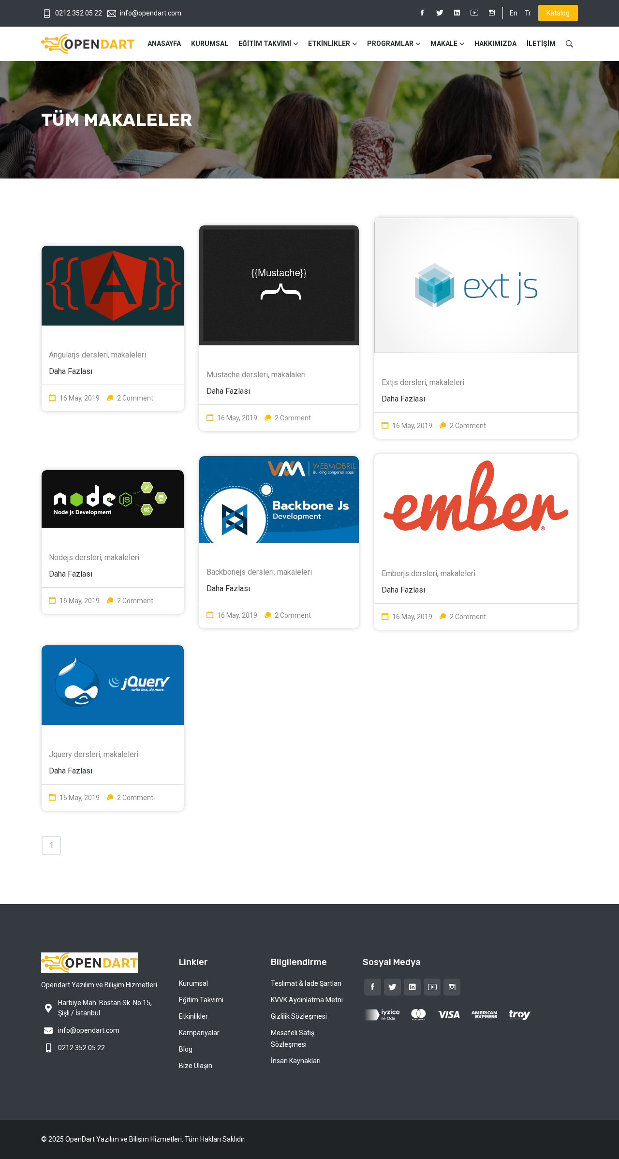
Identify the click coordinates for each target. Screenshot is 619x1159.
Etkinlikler (193, 1016)
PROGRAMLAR (390, 43)
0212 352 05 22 (78, 13)
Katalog (558, 13)
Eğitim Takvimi (201, 1000)
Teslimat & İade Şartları (306, 983)
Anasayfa (164, 43)
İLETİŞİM (541, 43)
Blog (185, 1049)
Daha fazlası (70, 371)
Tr (528, 13)
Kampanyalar (199, 1033)
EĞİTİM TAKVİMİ (264, 43)
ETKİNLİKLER (329, 43)
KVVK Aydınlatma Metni (307, 1000)
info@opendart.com (150, 13)
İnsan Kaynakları (296, 1061)
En (513, 13)
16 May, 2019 (79, 398)
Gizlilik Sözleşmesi (299, 1016)
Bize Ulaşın (195, 1066)
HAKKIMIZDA (495, 43)
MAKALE (443, 43)
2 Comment (135, 398)
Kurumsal (209, 43)
